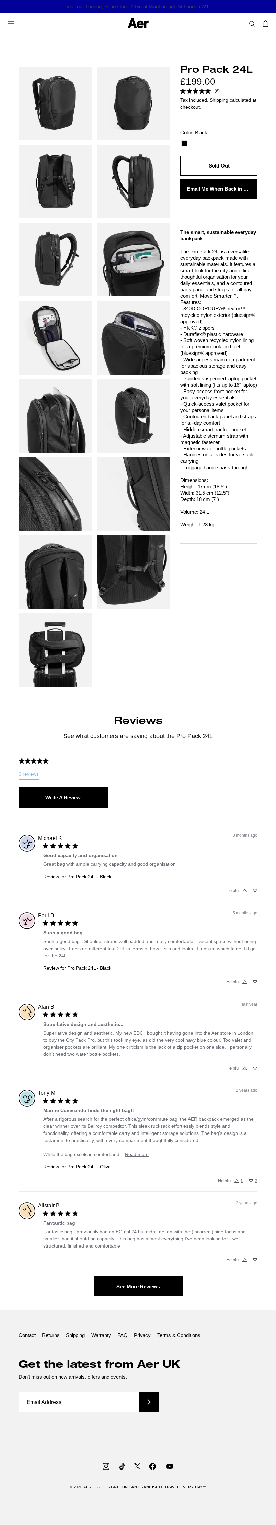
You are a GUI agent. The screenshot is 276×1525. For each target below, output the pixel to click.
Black (184, 143)
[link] (200, 91)
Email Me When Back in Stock (222, 189)
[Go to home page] (138, 23)
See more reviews (138, 1286)
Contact (27, 1335)
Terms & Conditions (178, 1335)
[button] (244, 890)
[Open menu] (11, 23)
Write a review (63, 798)
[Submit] (149, 1402)
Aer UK (90, 1487)
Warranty (101, 1335)
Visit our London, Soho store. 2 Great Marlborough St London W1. (138, 6)
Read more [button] (137, 1154)
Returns (51, 1335)
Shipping (219, 100)
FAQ (122, 1335)
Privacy (142, 1335)
